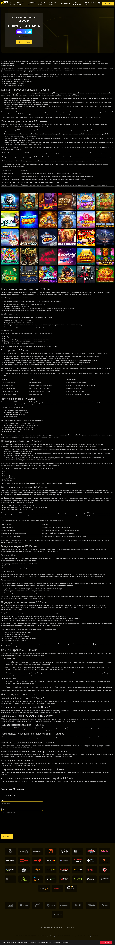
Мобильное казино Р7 (52, 3)
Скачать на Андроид (41, 3)
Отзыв (3, 809)
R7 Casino (12, 3)
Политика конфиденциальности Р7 (51, 927)
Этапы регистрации (77, 3)
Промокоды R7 (32, 3)
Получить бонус (24, 42)
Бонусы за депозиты (20, 3)
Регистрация (108, 3)
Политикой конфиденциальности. (61, 942)
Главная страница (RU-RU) (90, 3)
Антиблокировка (66, 3)
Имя (2, 800)
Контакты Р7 (70, 927)
